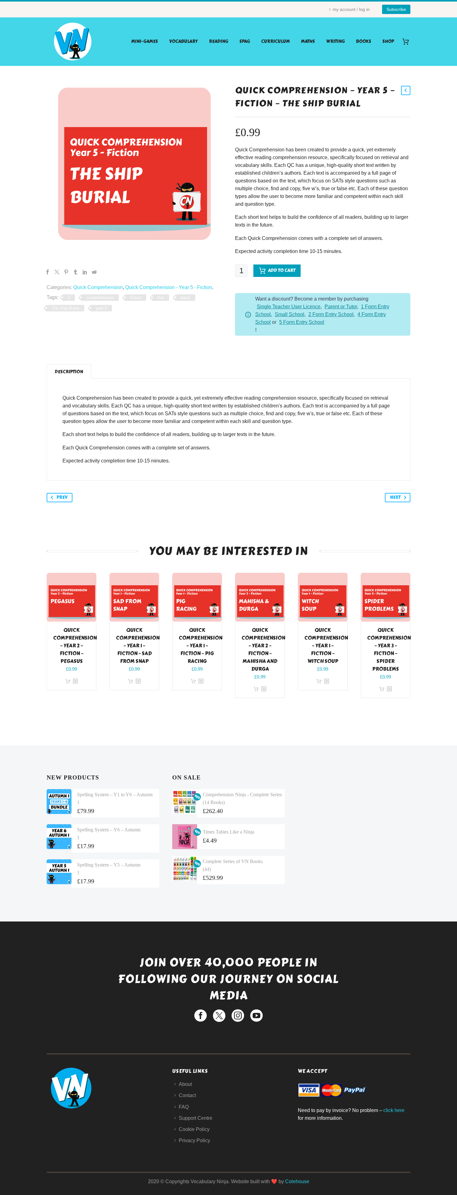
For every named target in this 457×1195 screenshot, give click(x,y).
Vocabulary (183, 41)
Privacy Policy (194, 1140)
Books (363, 41)
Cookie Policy (194, 1129)
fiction (135, 297)
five (161, 297)
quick (185, 297)
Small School (289, 314)
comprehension (100, 297)
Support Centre (195, 1118)
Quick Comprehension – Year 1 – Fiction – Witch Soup (326, 645)
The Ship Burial (65, 308)
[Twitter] (56, 271)
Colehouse (297, 1181)
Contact (187, 1095)
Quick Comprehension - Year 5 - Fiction (168, 287)
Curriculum (275, 41)
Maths (308, 41)
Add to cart (281, 270)
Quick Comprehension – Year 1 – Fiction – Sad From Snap (137, 645)
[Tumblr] (75, 271)
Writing (335, 41)
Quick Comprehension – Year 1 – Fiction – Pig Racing (200, 645)
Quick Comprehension (98, 287)
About (185, 1084)
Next (395, 497)
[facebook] (200, 1015)
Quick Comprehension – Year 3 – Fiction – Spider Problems (389, 649)
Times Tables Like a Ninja (228, 831)
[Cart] (408, 41)
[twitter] (219, 1015)
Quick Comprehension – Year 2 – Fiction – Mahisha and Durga (263, 649)
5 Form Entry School (301, 322)
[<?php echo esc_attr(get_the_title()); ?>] (75, 681)
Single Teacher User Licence (289, 306)
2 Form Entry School (330, 314)
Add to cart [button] (67, 681)
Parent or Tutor (341, 306)
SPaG (244, 41)
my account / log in (351, 9)
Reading (218, 41)
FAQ (184, 1107)
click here (393, 1110)
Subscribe (396, 9)
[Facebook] (47, 271)
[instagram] (238, 1015)
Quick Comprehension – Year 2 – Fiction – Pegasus (75, 645)
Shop (388, 41)
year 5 (101, 308)
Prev (62, 497)
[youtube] (256, 1015)
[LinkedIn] (84, 271)
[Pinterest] (66, 271)
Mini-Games (144, 41)
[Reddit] (94, 271)
